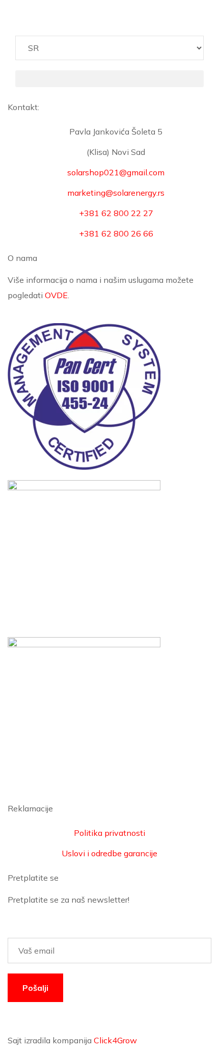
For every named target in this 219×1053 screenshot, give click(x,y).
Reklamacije (30, 808)
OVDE (56, 295)
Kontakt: (23, 107)
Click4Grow (115, 1040)
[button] (109, 78)
